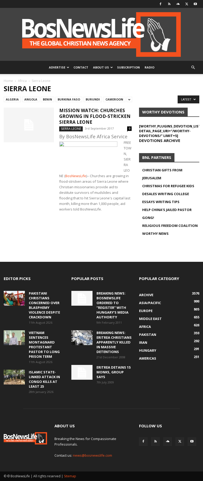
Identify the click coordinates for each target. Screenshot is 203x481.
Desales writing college (165, 193)
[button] (193, 67)
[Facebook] (160, 4)
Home (8, 81)
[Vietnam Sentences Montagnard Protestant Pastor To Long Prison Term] (14, 337)
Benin (47, 99)
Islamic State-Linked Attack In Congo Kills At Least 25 (44, 379)
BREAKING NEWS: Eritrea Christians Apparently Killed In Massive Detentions (114, 342)
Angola (30, 99)
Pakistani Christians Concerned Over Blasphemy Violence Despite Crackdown (44, 305)
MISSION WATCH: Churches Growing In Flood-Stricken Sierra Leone (95, 116)
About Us (101, 67)
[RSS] (169, 4)
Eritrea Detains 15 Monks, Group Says (113, 372)
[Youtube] (195, 4)
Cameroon (114, 99)
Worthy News (155, 233)
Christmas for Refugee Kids (168, 186)
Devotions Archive (159, 140)
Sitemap (70, 476)
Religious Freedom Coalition (170, 225)
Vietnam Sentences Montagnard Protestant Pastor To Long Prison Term (44, 344)
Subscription (128, 67)
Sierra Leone (71, 128)
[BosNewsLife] (101, 34)
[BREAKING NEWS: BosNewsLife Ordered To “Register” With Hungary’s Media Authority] (82, 298)
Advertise (57, 67)
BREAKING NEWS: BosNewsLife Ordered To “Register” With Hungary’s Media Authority (112, 305)
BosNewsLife (75, 175)
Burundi (93, 99)
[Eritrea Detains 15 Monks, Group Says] (82, 372)
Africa (22, 81)
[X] (187, 4)
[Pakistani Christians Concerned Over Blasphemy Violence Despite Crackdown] (14, 298)
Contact (80, 67)
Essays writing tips (160, 201)
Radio (149, 67)
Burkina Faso (69, 99)
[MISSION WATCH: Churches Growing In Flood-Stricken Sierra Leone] (29, 125)
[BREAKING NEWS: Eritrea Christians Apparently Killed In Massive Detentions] (82, 337)
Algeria (12, 99)
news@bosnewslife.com (92, 455)
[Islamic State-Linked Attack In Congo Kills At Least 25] (14, 377)
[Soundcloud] (178, 4)
